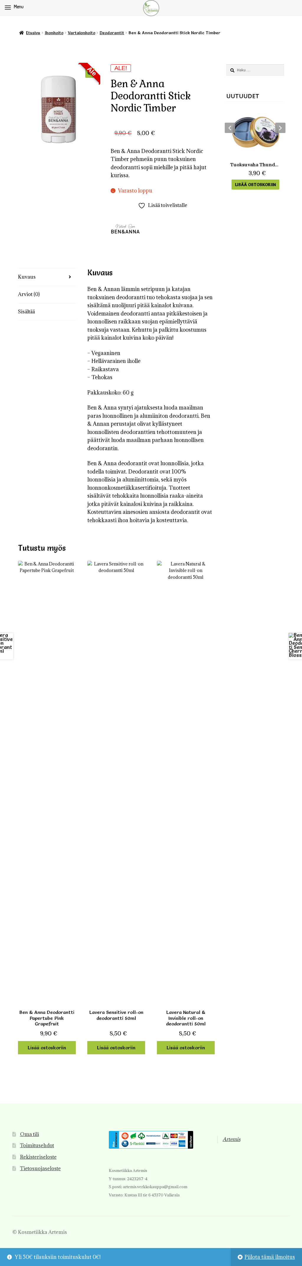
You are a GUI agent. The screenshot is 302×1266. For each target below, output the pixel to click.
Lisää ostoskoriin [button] (47, 1047)
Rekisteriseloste (38, 1157)
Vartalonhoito (81, 32)
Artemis (231, 1139)
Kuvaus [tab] (27, 277)
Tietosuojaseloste (40, 1168)
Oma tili (29, 1134)
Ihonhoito (54, 32)
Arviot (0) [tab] (29, 294)
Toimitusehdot (37, 1145)
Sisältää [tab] (26, 311)
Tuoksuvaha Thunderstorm (255, 164)
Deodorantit (112, 32)
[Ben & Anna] (125, 229)
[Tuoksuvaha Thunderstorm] (255, 132)
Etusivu (33, 32)
